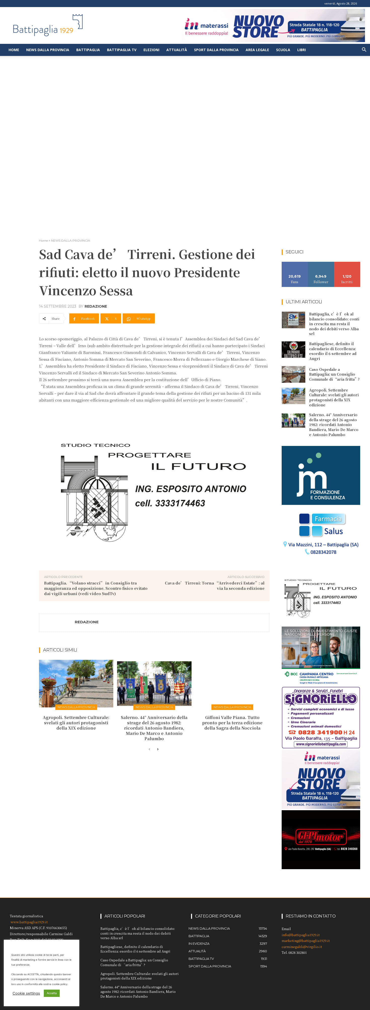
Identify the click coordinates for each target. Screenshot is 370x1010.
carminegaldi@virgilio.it (302, 946)
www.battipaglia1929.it (29, 922)
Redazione (96, 306)
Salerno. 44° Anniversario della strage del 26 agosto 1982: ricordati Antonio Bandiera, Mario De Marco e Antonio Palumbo (154, 727)
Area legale (257, 49)
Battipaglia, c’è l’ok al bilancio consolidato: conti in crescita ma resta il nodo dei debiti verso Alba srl (334, 323)
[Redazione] (57, 622)
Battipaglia (88, 49)
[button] (364, 50)
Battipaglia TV (121, 49)
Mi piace (294, 264)
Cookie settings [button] (26, 993)
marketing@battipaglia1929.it (306, 940)
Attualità (176, 49)
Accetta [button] (52, 993)
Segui (321, 264)
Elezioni (151, 49)
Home (14, 49)
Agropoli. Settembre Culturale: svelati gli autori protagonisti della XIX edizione (76, 722)
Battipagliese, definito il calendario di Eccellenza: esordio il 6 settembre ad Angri (332, 351)
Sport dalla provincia (216, 49)
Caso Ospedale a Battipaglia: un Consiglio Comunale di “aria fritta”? (334, 374)
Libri (301, 49)
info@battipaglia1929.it (301, 934)
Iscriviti (347, 264)
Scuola (283, 49)
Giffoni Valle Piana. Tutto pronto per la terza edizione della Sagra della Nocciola (232, 722)
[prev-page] (149, 749)
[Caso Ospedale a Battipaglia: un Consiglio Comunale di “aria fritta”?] (293, 374)
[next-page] (157, 749)
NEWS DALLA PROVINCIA (70, 240)
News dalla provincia (47, 49)
